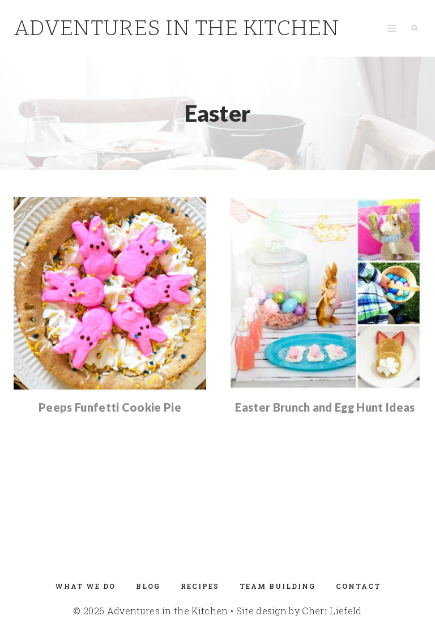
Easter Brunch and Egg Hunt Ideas (325, 407)
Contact (358, 586)
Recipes (200, 586)
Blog (148, 586)
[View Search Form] (414, 28)
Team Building (277, 586)
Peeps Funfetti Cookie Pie (110, 407)
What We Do (85, 586)
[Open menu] (391, 28)
